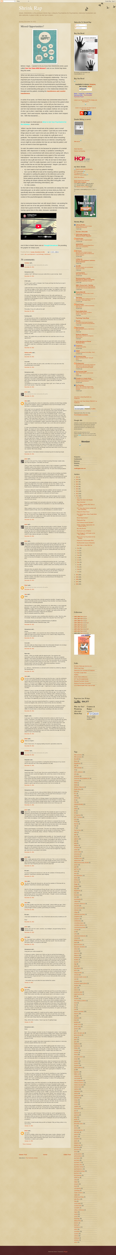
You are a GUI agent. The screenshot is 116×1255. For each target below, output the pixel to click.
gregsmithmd (79, 244)
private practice (78, 1154)
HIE (75, 806)
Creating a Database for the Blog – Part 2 (85, 352)
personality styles (78, 1123)
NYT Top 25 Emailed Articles (81, 679)
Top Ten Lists (77, 830)
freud (75, 1015)
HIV (75, 813)
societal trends (77, 1205)
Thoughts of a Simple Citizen (83, 378)
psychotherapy (40, 254)
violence (76, 1235)
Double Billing (77, 789)
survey (75, 1216)
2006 (77, 584)
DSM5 (75, 785)
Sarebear (27, 263)
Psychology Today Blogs (82, 318)
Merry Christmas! (81, 502)
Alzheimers (77, 776)
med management (78, 1080)
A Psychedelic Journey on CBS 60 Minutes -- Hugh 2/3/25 (84, 313)
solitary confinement (79, 1210)
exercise (76, 989)
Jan (78, 571)
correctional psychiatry (79, 927)
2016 (77, 484)
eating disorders (78, 972)
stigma (75, 1212)
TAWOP (78, 351)
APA (75, 774)
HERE (79, 435)
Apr (78, 564)
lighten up (76, 1074)
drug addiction (77, 968)
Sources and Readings (79, 151)
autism (75, 871)
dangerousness (78, 940)
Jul (78, 557)
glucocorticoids (78, 1035)
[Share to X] (54, 252)
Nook (90, 86)
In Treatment (77, 815)
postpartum (77, 1138)
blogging (76, 886)
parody (75, 1119)
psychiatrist (77, 1158)
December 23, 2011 (29, 876)
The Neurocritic (80, 363)
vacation (76, 1233)
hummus (76, 1052)
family (75, 1002)
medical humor (77, 1087)
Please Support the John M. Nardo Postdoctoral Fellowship (84, 227)
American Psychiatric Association (82, 683)
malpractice (77, 1076)
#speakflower (77, 763)
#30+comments (78, 754)
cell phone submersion (79, 903)
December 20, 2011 (29, 624)
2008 (77, 579)
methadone (77, 1097)
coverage (76, 929)
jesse (26, 392)
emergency (77, 981)
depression (76, 953)
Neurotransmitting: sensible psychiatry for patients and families (85, 279)
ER (75, 800)
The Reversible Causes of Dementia (86, 543)
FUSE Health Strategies (80, 182)
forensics (76, 1013)
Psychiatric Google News (80, 672)
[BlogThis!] (53, 252)
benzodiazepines (78, 875)
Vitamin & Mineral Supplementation (84, 240)
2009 (77, 577)
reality (75, 1179)
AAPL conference (78, 772)
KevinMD (78, 266)
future (75, 1020)
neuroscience (77, 1108)
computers (76, 918)
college (76, 912)
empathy (76, 985)
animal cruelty (77, 851)
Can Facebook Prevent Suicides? (85, 522)
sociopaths (76, 1207)
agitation (76, 845)
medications (77, 1091)
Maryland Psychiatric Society (81, 681)
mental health (77, 1095)
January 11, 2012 (29, 982)
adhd (75, 841)
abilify (75, 832)
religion (76, 1181)
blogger (76, 884)
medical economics (79, 1082)
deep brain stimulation (79, 946)
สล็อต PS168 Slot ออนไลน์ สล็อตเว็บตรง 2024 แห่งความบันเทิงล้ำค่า (85, 246)
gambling (76, 1022)
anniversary (77, 854)
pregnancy (76, 1143)
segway (76, 1194)
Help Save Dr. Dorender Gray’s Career (85, 293)
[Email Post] (48, 252)
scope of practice (78, 1192)
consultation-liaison (79, 923)
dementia (76, 951)
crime (75, 933)
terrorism (76, 1223)
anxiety (76, 864)
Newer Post (23, 1154)
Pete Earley (79, 297)
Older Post (67, 1154)
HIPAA (75, 808)
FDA (75, 802)
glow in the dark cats (79, 1033)
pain (75, 1110)
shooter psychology (79, 1197)
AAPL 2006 (77, 616)
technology (76, 1218)
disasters (76, 962)
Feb (78, 569)
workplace (76, 1240)
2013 (77, 491)
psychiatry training (78, 1166)
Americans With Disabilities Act (82, 778)
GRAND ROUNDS (78, 804)
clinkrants (76, 910)
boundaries (76, 895)
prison (75, 1151)
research (76, 1184)
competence (77, 916)
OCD (75, 819)
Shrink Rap (30, 7)
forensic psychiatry (78, 1011)
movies (76, 1104)
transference (47, 254)
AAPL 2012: (77, 629)
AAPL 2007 (77, 618)
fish (75, 1007)
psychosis (76, 1173)
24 (74, 770)
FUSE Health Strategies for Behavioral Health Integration (83, 235)
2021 (77, 477)
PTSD (75, 821)
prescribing (76, 1147)
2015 (77, 486)
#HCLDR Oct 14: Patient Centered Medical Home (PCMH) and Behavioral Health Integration (85, 254)
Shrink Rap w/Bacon (79, 177)
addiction (76, 839)
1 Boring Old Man (80, 224)
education (76, 974)
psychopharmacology (79, 1171)
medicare (76, 1089)
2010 (77, 574)
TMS (75, 826)
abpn (75, 834)
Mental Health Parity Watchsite (81, 180)
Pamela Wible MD (80, 292)
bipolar (75, 877)
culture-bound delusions (80, 936)
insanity (76, 1063)
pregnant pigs (77, 1145)
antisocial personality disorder (81, 862)
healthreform (77, 1046)
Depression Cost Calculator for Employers (84, 670)
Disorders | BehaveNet (82, 231)
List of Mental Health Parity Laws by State (84, 685)
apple (75, 867)
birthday (76, 880)
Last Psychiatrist (80, 272)
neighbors (76, 1106)
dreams (76, 966)
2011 (77, 496)
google (75, 1037)
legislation (76, 1072)
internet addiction (78, 1067)
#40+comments (78, 757)
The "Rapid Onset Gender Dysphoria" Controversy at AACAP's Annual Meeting (85, 323)
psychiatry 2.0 (77, 1162)
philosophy (76, 1132)
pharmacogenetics (78, 1130)
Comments (79, 28)
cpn (75, 931)
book (75, 892)
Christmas (76, 780)
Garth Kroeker (79, 238)
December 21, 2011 (29, 765)
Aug (78, 555)
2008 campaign (78, 767)
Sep (78, 553)
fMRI (75, 996)
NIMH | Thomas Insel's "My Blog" (84, 285)
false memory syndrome (80, 1000)
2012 (77, 493)
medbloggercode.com (80, 468)
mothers (76, 1102)
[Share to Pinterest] (58, 252)
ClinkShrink (77, 174)
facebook (76, 998)
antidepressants (78, 858)
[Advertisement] (45, 1150)
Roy (75, 173)
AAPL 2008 (77, 620)
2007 (77, 581)
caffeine (76, 901)
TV (75, 828)
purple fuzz (77, 1177)
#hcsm (75, 761)
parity (75, 1117)
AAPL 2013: (77, 631)
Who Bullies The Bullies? (81, 274)
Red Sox (76, 823)
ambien (76, 849)
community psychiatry (79, 914)
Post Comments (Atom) (31, 1158)
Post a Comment (27, 1144)
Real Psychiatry (80, 327)
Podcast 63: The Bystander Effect (85, 540)
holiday (76, 1048)
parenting (76, 1115)
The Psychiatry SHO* (81, 371)
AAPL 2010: (77, 625)
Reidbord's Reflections (82, 334)
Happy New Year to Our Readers (85, 500)
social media (77, 1203)
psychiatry (76, 1160)
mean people (77, 1078)
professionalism (78, 1156)
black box (76, 882)
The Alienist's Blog (81, 356)
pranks (75, 1141)
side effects (77, 1199)
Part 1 (82, 616)
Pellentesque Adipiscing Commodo (84, 281)
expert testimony (78, 994)
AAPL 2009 (77, 622)
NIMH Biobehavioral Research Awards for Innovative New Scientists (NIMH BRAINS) (85, 287)
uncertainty (77, 1231)
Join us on (77, 141)
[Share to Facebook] (56, 252)
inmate (75, 1059)
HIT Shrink (79, 251)
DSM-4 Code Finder (79, 668)
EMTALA (76, 798)
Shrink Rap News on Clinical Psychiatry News (83, 342)
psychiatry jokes (78, 1164)
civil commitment (78, 908)
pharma (76, 1128)
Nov (78, 548)
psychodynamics (31, 254)
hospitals (76, 1050)
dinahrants (76, 957)
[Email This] (51, 252)
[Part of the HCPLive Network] (82, 162)
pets (26, 254)
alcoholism (76, 847)
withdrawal (76, 1238)
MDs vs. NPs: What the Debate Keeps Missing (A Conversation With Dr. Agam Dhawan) (85, 388)
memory (76, 1093)
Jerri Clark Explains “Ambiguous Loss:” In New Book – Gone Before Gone (85, 299)
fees (75, 1005)
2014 (77, 488)
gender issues (77, 1024)
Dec (78, 498)
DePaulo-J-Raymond (79, 787)
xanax (75, 1242)
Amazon (92, 84)
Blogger (65, 1251)
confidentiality (77, 920)
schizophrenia (77, 1188)
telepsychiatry (77, 1220)
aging (75, 843)
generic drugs (77, 1026)
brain (75, 897)
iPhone (76, 1054)
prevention (76, 1149)
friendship (76, 1018)
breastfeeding (77, 899)
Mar (78, 567)
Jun (78, 560)
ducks (75, 970)
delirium (76, 949)
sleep (75, 1201)
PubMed (76, 674)
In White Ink (79, 259)
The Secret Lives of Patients (84, 531)
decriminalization (78, 944)
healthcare (76, 1043)
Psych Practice (80, 304)
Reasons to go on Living (82, 186)
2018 (77, 479)
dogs (75, 964)
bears (75, 873)
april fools (76, 869)
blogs (75, 888)
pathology (76, 1121)
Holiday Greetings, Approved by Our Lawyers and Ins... (86, 525)
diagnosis (76, 955)
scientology (77, 1190)
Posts (77, 25)
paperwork (76, 1112)
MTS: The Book (78, 817)
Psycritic (78, 321)
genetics (76, 1028)
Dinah (26, 585)
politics (76, 1136)
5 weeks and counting (81, 347)
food (75, 1009)
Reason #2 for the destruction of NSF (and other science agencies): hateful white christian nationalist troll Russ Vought (85, 366)
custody (76, 938)
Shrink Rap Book (78, 149)
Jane (26, 401)
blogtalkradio (77, 890)
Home (45, 1154)
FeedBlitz (93, 408)
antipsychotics (77, 860)
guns (75, 1041)
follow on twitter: (80, 171)
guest (75, 1039)
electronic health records (80, 977)
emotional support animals (80, 983)
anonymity (76, 856)
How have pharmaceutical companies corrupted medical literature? (84, 380)
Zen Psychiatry (80, 385)
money (75, 1100)
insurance (76, 1065)
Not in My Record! (81, 528)
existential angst (78, 992)
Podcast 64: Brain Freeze (83, 511)
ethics (75, 987)
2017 (77, 481)
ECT (75, 793)
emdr (75, 979)
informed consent (78, 1056)
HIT (75, 810)
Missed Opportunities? (82, 517)
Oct (78, 550)
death (75, 942)
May (78, 562)
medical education (78, 1084)
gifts (75, 1031)
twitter (75, 1229)
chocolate (76, 905)
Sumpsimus (79, 345)
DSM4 (75, 782)
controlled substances (79, 925)
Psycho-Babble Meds (81, 311)
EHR (75, 795)
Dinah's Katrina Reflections (80, 676)
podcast (76, 1134)
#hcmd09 (76, 759)
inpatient (76, 1061)
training (76, 1225)
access (76, 836)
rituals (75, 1186)
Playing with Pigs (81, 520)
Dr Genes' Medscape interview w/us (83, 666)
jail (74, 1069)
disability (76, 959)
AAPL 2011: (77, 627)
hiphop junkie (28, 352)
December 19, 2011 (29, 267)
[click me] (74, 81)
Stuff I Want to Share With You (84, 545)
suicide (76, 1214)
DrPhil (75, 791)
